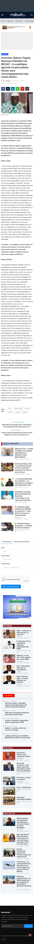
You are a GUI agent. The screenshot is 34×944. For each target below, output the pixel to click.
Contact (3, 939)
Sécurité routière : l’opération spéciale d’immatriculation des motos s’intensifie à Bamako (16, 705)
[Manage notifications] (30, 934)
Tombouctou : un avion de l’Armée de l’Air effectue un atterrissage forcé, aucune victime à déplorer (24, 866)
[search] (31, 15)
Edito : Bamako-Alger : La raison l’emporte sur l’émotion (22, 679)
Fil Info (3, 21)
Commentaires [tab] (7, 541)
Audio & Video (29, 21)
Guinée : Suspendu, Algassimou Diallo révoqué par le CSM (16, 721)
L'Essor (16, 459)
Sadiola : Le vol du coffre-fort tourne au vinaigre (15, 729)
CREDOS (10, 412)
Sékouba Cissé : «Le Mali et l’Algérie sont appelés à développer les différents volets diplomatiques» (24, 453)
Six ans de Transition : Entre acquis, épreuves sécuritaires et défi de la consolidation (23, 767)
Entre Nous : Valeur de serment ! (24, 778)
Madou (27, 408)
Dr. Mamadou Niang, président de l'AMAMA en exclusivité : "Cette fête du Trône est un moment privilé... (23, 511)
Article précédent (18, 422)
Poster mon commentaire (11, 586)
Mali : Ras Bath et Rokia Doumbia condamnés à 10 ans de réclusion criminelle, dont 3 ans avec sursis (23, 839)
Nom (2, 548)
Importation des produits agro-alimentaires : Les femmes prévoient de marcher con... (17, 426)
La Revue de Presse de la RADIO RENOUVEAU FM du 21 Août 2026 (17, 737)
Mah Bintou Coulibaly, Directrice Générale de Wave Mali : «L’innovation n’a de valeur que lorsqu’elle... (23, 496)
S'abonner (28, 926)
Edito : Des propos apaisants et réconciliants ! (23, 668)
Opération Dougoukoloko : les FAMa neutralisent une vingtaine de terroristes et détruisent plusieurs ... (24, 882)
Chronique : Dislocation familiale (24, 798)
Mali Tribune (18, 529)
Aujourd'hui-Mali (18, 517)
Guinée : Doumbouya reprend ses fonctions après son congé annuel (24, 853)
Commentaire (5, 564)
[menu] (2, 15)
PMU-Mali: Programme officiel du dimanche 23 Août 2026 (17, 713)
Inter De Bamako (20, 661)
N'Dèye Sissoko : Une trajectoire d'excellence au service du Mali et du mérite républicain (23, 823)
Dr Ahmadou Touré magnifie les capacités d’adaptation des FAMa (23, 645)
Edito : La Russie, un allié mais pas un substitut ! (24, 632)
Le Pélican (19, 636)
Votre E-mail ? (5, 556)
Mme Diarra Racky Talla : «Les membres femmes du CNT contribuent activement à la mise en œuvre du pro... (23, 468)
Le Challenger (20, 758)
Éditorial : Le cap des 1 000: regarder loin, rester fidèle (24, 657)
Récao (9, 408)
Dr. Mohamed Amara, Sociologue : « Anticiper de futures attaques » (23, 526)
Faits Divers (19, 21)
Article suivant (16, 430)
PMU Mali (10, 21)
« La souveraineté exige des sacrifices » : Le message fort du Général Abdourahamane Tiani (24, 482)
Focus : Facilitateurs (24, 787)
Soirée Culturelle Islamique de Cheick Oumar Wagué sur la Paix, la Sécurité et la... (17, 434)
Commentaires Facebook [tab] (21, 542)
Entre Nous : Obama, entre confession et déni (23, 754)
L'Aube (18, 789)
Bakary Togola (18, 408)
